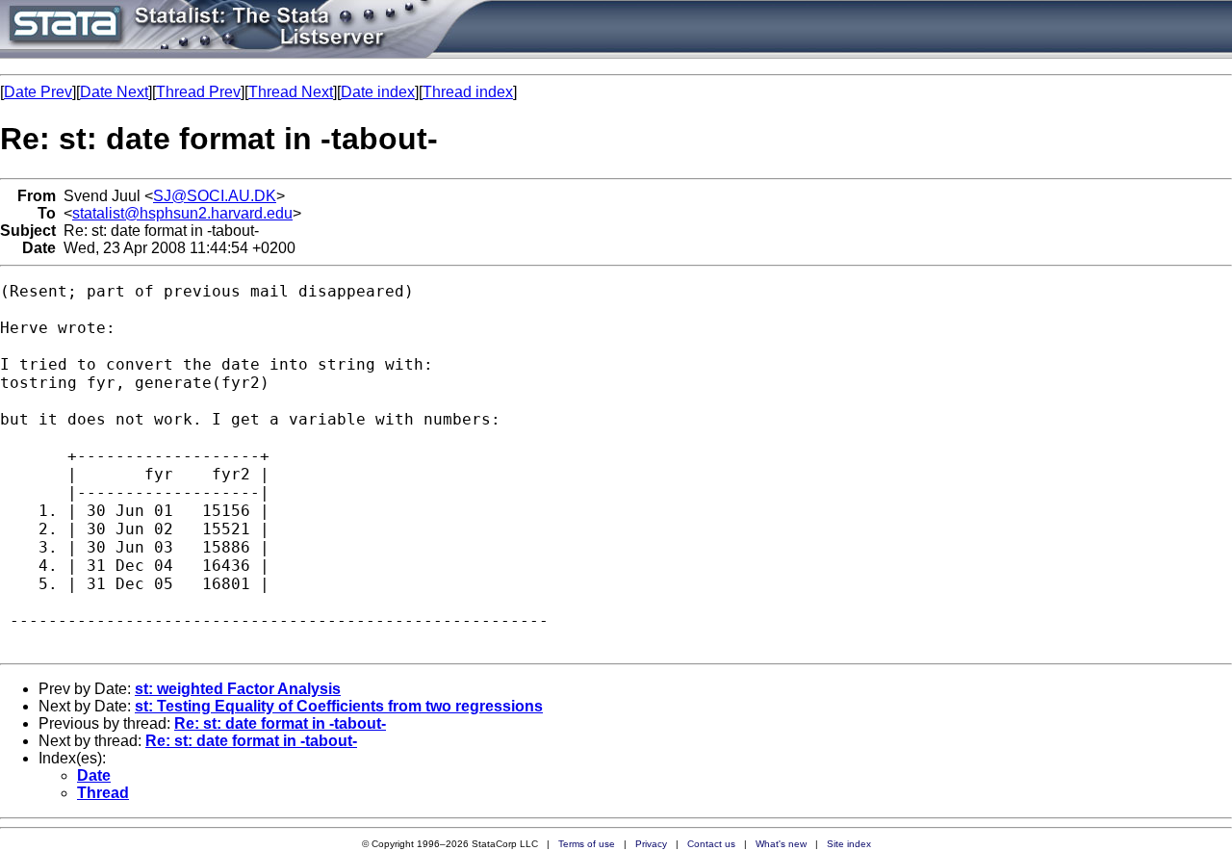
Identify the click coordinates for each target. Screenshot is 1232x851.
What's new (781, 843)
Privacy (651, 843)
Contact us (711, 843)
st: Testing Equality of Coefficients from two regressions (339, 706)
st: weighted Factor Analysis (238, 689)
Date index (378, 92)
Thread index (468, 92)
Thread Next (290, 92)
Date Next (114, 92)
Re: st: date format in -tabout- (280, 723)
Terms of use (586, 843)
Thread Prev (198, 92)
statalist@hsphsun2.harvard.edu (182, 213)
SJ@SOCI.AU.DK (214, 196)
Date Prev (38, 92)
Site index (849, 843)
